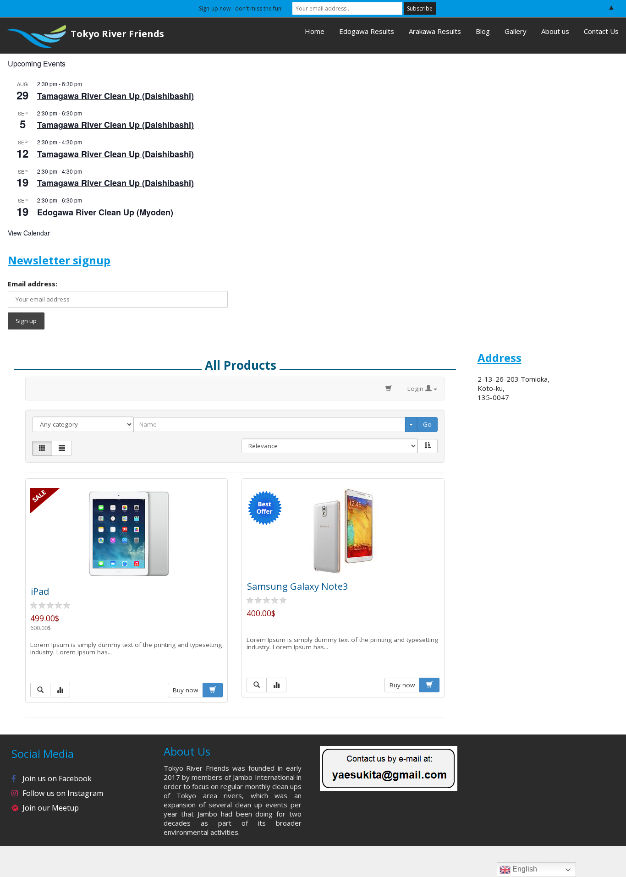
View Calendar (29, 232)
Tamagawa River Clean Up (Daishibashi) (115, 96)
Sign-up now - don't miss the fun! (241, 8)
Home (314, 31)
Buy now (185, 690)
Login (416, 388)
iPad (40, 591)
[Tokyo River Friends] (33, 35)
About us (555, 31)
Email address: (32, 283)
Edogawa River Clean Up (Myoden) (105, 212)
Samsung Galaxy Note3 (297, 586)
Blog (483, 31)
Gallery (516, 31)
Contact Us (601, 31)
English (524, 869)
